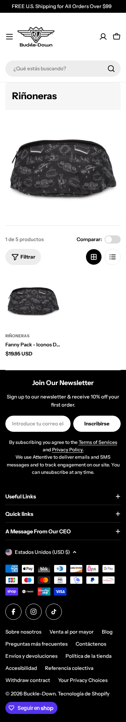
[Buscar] (111, 69)
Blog (107, 632)
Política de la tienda (89, 656)
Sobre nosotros (23, 632)
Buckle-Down (39, 693)
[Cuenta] (103, 37)
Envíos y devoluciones (31, 656)
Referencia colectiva (69, 668)
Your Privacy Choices (83, 680)
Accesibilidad (21, 668)
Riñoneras (17, 335)
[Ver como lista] (112, 257)
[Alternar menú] (9, 37)
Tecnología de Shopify (84, 693)
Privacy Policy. (68, 450)
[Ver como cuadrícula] (94, 257)
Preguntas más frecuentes (36, 644)
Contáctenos (91, 644)
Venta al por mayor (71, 632)
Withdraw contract (27, 680)
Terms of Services (98, 442)
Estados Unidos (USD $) (42, 552)
